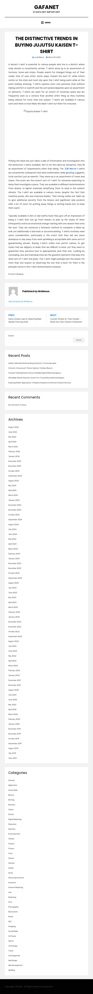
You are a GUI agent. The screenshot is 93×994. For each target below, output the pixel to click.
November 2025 (14, 466)
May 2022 (12, 656)
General (11, 863)
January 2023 (14, 617)
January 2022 (14, 675)
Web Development (15, 965)
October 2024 (13, 515)
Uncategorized (14, 956)
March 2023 (13, 607)
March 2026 (13, 447)
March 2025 (13, 495)
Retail (10, 917)
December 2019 (14, 729)
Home (10, 873)
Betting (11, 800)
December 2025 (14, 461)
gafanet (46, 7)
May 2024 (12, 539)
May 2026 (12, 437)
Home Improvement (16, 878)
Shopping (19, 274)
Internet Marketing (15, 887)
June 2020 (12, 700)
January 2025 (14, 500)
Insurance (12, 883)
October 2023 (13, 573)
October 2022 (13, 632)
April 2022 (12, 661)
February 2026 (14, 452)
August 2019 (13, 748)
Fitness (11, 849)
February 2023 (14, 612)
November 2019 (14, 734)
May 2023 (12, 597)
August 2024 (13, 525)
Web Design (12, 960)
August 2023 (13, 583)
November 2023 (14, 568)
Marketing (12, 897)
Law (10, 892)
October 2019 (13, 739)
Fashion (11, 839)
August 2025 (13, 481)
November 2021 (14, 685)
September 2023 (15, 578)
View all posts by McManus (20, 301)
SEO (10, 922)
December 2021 (14, 680)
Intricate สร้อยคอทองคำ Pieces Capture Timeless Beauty (30, 368)
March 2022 (13, 666)
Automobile (12, 790)
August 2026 (13, 427)
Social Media (13, 931)
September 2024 (15, 520)
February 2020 (14, 719)
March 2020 (13, 714)
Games (11, 858)
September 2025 (15, 476)
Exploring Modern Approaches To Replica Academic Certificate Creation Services (39, 383)
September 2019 (15, 744)
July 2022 (12, 646)
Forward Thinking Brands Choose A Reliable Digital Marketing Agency (34, 373)
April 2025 (12, 490)
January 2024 (14, 559)
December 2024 (14, 505)
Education (12, 824)
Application (12, 785)
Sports (11, 941)
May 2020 (12, 705)
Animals (11, 780)
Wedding (11, 970)
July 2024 (12, 529)
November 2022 (14, 627)
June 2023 (12, 593)
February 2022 (14, 671)
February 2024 (14, 554)
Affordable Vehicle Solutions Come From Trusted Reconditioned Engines (36, 378)
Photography (13, 907)
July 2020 (12, 695)
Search (11, 336)
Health (11, 868)
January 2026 (14, 456)
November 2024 (14, 510)
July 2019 (12, 753)
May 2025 (12, 486)
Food (10, 853)
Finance (11, 844)
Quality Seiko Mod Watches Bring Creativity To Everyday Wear (32, 363)
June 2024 (12, 534)
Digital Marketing (14, 819)
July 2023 (12, 588)
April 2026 (12, 442)
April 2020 (12, 710)
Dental (11, 814)
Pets (10, 902)
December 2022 (14, 622)
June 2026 (12, 432)
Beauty (11, 795)
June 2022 (12, 651)
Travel (10, 951)
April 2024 (12, 544)
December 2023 (14, 563)
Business (11, 805)
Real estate (13, 912)
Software (12, 936)
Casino (11, 810)
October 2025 (13, 471)
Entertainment (14, 834)
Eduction (11, 829)
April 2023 (12, 602)
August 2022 (13, 641)
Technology (12, 946)
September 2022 (15, 636)
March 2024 (13, 549)
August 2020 (13, 690)
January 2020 (14, 724)
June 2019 (12, 758)
